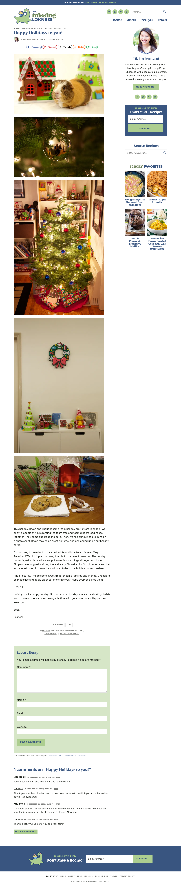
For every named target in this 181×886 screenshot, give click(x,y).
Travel (162, 20)
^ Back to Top (51, 876)
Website (22, 727)
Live (69, 625)
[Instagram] (114, 11)
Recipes (147, 20)
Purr (108, 881)
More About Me (145, 87)
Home (117, 20)
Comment (24, 667)
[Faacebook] (109, 11)
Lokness (27, 39)
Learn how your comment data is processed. (67, 755)
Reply (58, 777)
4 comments (51, 634)
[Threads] (126, 11)
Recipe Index (101, 876)
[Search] (164, 153)
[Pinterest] (120, 11)
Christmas (43, 28)
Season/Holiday (28, 28)
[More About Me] (146, 40)
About (131, 20)
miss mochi (20, 777)
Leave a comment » (69, 634)
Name (21, 699)
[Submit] (164, 12)
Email (21, 713)
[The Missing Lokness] (35, 16)
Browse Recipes (85, 876)
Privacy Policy (127, 876)
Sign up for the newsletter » (100, 2)
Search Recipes (146, 146)
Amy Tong (19, 804)
